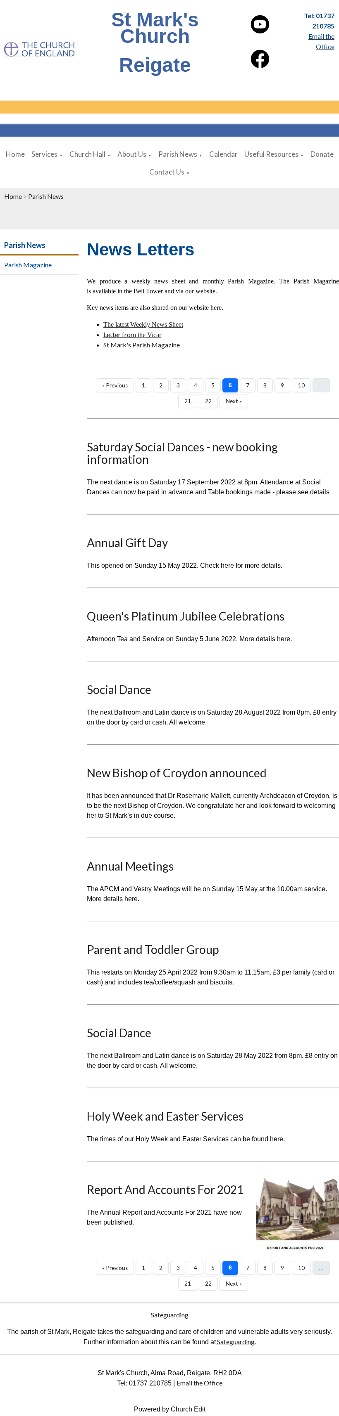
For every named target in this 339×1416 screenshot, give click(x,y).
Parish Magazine (28, 265)
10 (301, 385)
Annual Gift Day (127, 543)
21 (187, 401)
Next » (234, 401)
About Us (131, 154)
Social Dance (119, 689)
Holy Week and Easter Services (165, 1116)
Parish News (177, 154)
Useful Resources (271, 154)
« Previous (115, 385)
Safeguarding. (236, 1341)
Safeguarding (170, 1315)
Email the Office (199, 1383)
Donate (322, 154)
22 (208, 401)
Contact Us (166, 172)
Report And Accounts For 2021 (165, 1189)
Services (44, 154)
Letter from (119, 334)
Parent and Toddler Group (153, 949)
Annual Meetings (130, 866)
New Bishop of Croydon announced (177, 773)
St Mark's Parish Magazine (141, 345)
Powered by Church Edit (169, 1409)
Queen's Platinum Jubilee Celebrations (185, 616)
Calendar (223, 154)
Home (15, 154)
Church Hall (87, 154)
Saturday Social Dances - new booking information (182, 453)
